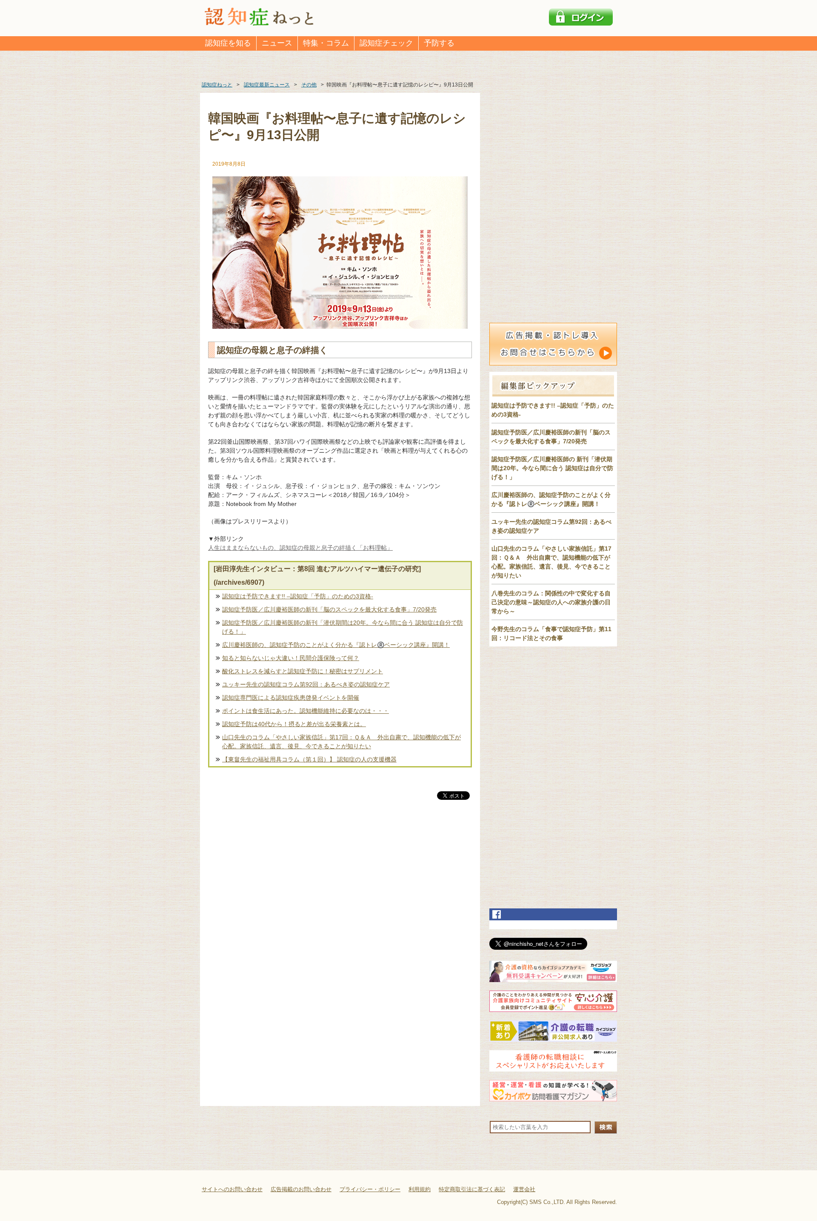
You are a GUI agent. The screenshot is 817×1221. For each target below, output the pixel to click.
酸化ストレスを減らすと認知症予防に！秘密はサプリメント (302, 671)
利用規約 (419, 1189)
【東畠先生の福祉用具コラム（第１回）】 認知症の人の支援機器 (309, 759)
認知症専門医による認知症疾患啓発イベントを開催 (290, 697)
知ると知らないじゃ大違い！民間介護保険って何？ (290, 658)
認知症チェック (386, 43)
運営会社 (524, 1189)
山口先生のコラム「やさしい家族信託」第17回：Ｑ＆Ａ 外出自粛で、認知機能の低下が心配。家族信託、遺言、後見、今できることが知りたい (341, 742)
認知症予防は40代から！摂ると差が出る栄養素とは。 (294, 724)
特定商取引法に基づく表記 (472, 1189)
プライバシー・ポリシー (370, 1189)
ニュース (277, 43)
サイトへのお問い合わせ (232, 1189)
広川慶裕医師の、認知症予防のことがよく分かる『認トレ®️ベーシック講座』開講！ (336, 644)
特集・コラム (326, 43)
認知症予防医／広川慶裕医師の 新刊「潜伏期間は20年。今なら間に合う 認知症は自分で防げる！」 (552, 468)
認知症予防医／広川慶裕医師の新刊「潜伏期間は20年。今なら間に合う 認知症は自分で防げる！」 (342, 627)
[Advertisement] (340, 890)
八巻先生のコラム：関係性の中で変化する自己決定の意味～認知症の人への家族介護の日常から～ (551, 602)
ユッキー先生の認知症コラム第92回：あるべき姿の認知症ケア (306, 684)
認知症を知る (228, 43)
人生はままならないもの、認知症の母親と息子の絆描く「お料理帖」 (300, 547)
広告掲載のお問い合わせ (301, 1189)
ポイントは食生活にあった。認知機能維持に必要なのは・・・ (305, 710)
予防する (439, 43)
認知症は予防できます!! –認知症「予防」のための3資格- (297, 596)
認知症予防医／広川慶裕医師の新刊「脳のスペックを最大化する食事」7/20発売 (329, 609)
